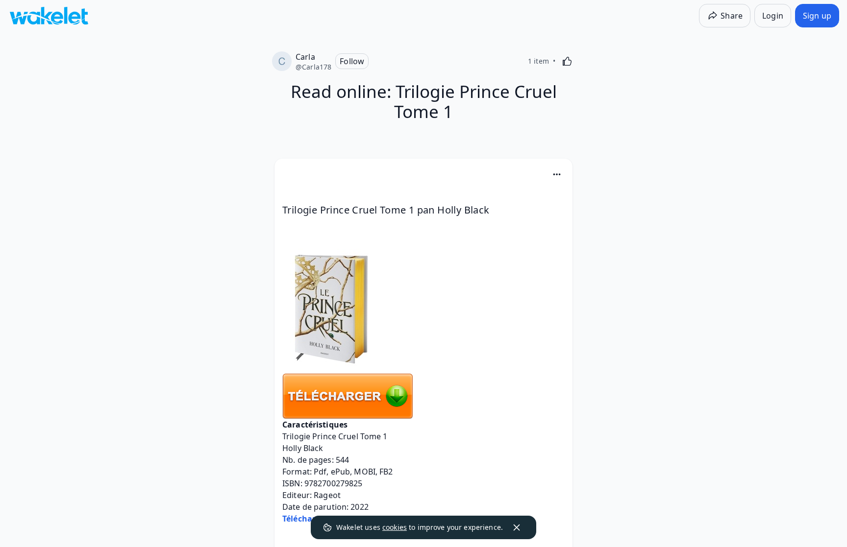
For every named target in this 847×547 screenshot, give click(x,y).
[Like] (567, 61)
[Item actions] (557, 174)
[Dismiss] (516, 527)
